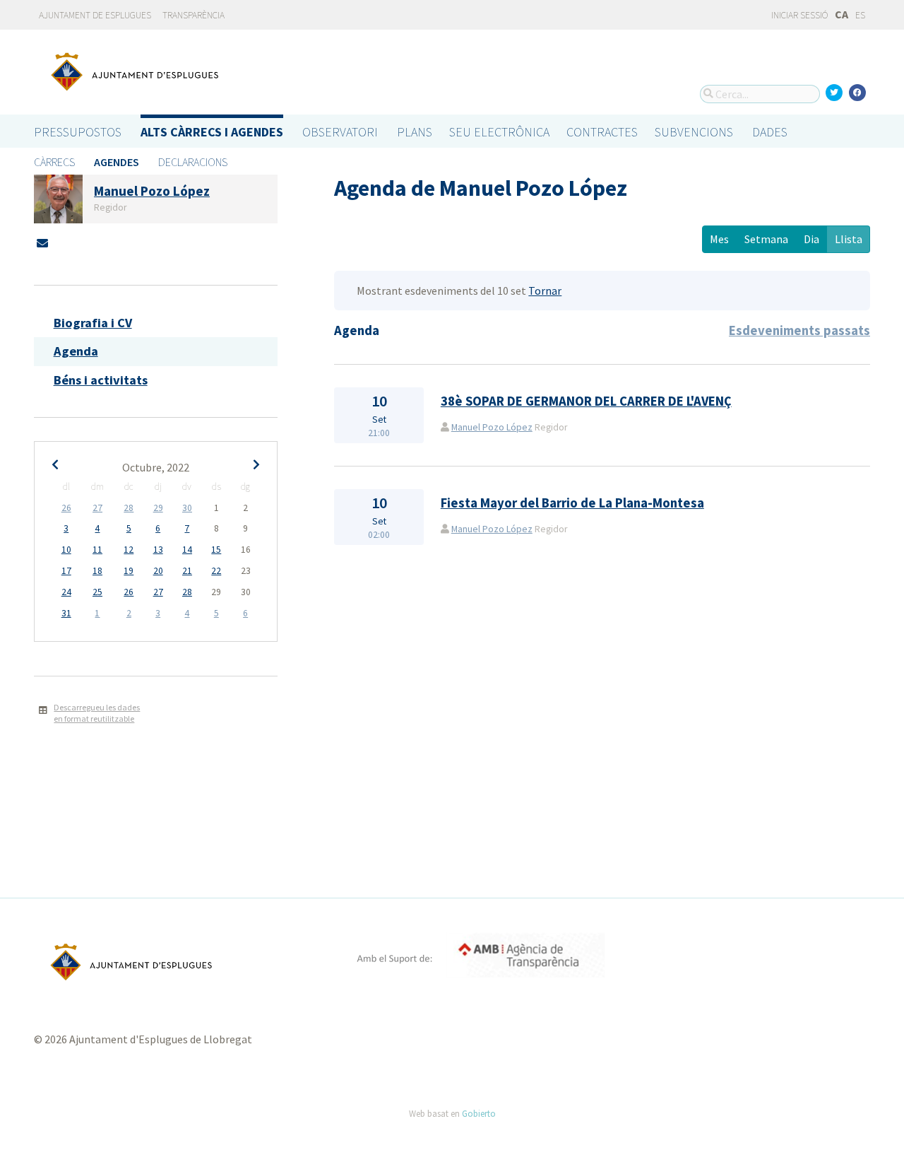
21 (187, 571)
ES (860, 15)
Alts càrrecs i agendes (212, 132)
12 (128, 550)
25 (97, 592)
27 (97, 508)
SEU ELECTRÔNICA (499, 132)
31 (66, 613)
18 (97, 571)
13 (158, 550)
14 (187, 550)
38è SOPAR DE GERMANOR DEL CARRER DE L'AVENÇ (586, 401)
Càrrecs (54, 162)
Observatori (340, 132)
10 (66, 550)
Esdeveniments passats (799, 330)
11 (97, 550)
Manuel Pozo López (492, 427)
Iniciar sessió (798, 15)
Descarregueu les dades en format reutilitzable (97, 713)
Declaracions (192, 162)
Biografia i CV (93, 323)
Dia (811, 239)
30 (187, 508)
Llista (848, 239)
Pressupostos (77, 132)
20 (158, 571)
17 (66, 571)
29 (158, 508)
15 (216, 550)
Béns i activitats (101, 380)
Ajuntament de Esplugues (95, 15)
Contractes (602, 132)
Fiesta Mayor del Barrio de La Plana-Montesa (572, 503)
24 (66, 592)
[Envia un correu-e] (42, 243)
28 (128, 508)
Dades (769, 132)
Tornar (544, 290)
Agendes (116, 162)
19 (128, 571)
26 (66, 508)
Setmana (766, 239)
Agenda (76, 351)
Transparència (193, 15)
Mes (719, 239)
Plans (414, 132)
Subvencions (694, 132)
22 (216, 571)
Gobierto (479, 1113)
